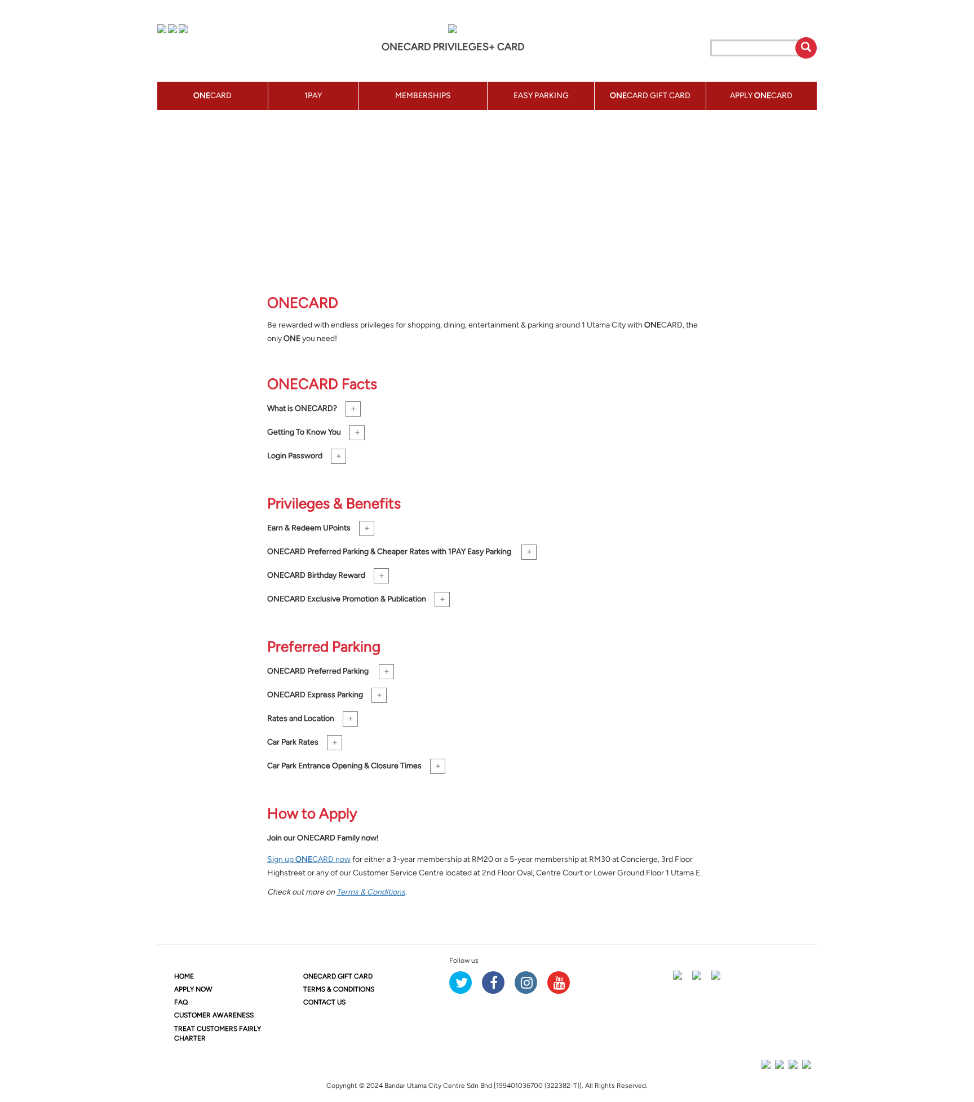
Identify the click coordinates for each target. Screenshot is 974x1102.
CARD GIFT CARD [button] (650, 95)
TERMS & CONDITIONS (338, 989)
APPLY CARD (761, 95)
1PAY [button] (313, 95)
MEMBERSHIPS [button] (423, 95)
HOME (184, 976)
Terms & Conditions (371, 892)
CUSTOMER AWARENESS (214, 1015)
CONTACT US (324, 1002)
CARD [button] (212, 95)
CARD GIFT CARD (338, 976)
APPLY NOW (193, 989)
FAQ (181, 1002)
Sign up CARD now (309, 859)
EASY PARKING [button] (541, 95)
